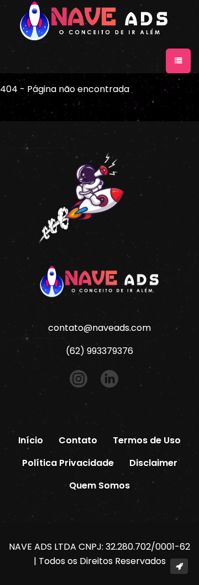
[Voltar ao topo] (179, 566)
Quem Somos (99, 485)
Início (30, 440)
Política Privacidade (68, 463)
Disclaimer (153, 463)
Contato (78, 440)
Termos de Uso (147, 440)
